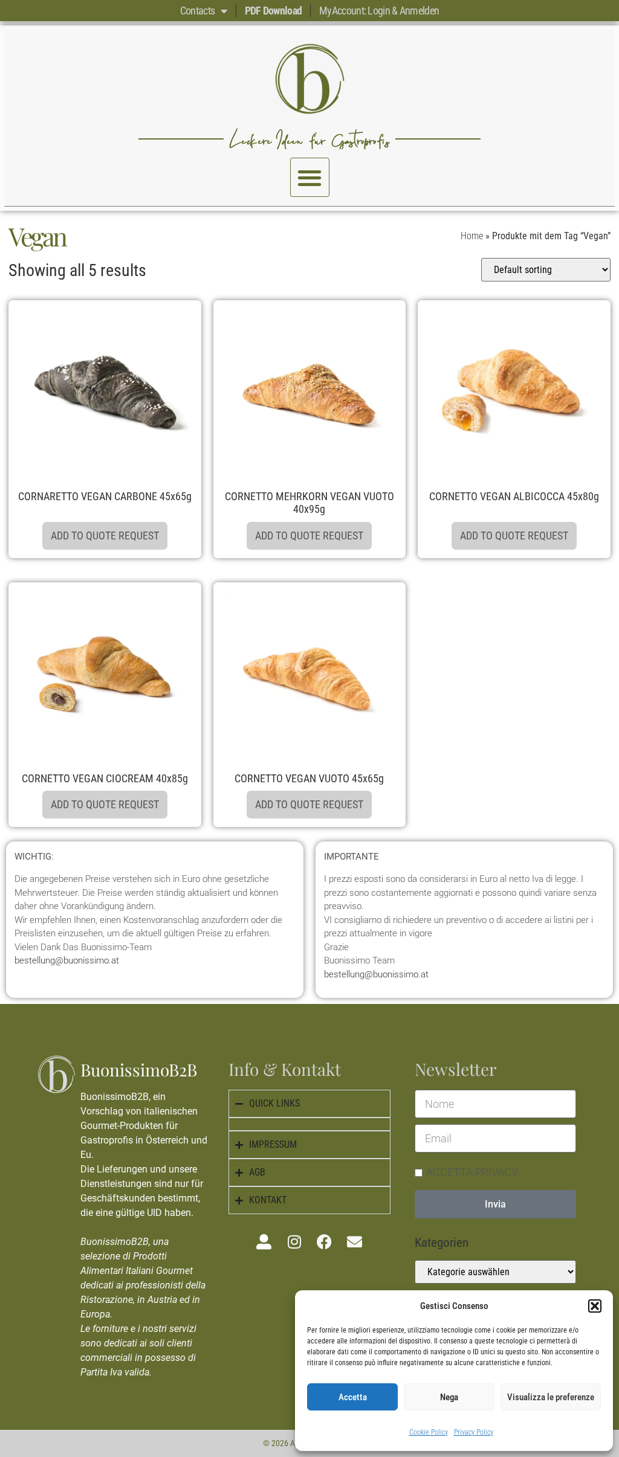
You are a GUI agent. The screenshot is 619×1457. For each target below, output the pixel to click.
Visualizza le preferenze (550, 1397)
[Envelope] (355, 1241)
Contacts (197, 10)
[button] (595, 1306)
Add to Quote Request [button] (105, 535)
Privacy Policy (473, 1432)
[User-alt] (264, 1241)
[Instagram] (294, 1241)
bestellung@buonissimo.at (67, 960)
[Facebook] (325, 1241)
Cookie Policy (428, 1432)
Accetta (353, 1397)
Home (472, 236)
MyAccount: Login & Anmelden (379, 10)
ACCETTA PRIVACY (472, 1172)
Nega (449, 1397)
